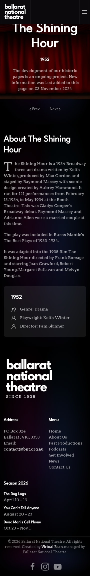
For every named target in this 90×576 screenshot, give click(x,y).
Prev (36, 109)
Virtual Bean (52, 547)
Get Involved (61, 455)
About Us (58, 437)
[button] (85, 12)
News (54, 461)
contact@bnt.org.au (24, 449)
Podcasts (57, 449)
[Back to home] (15, 12)
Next (54, 109)
